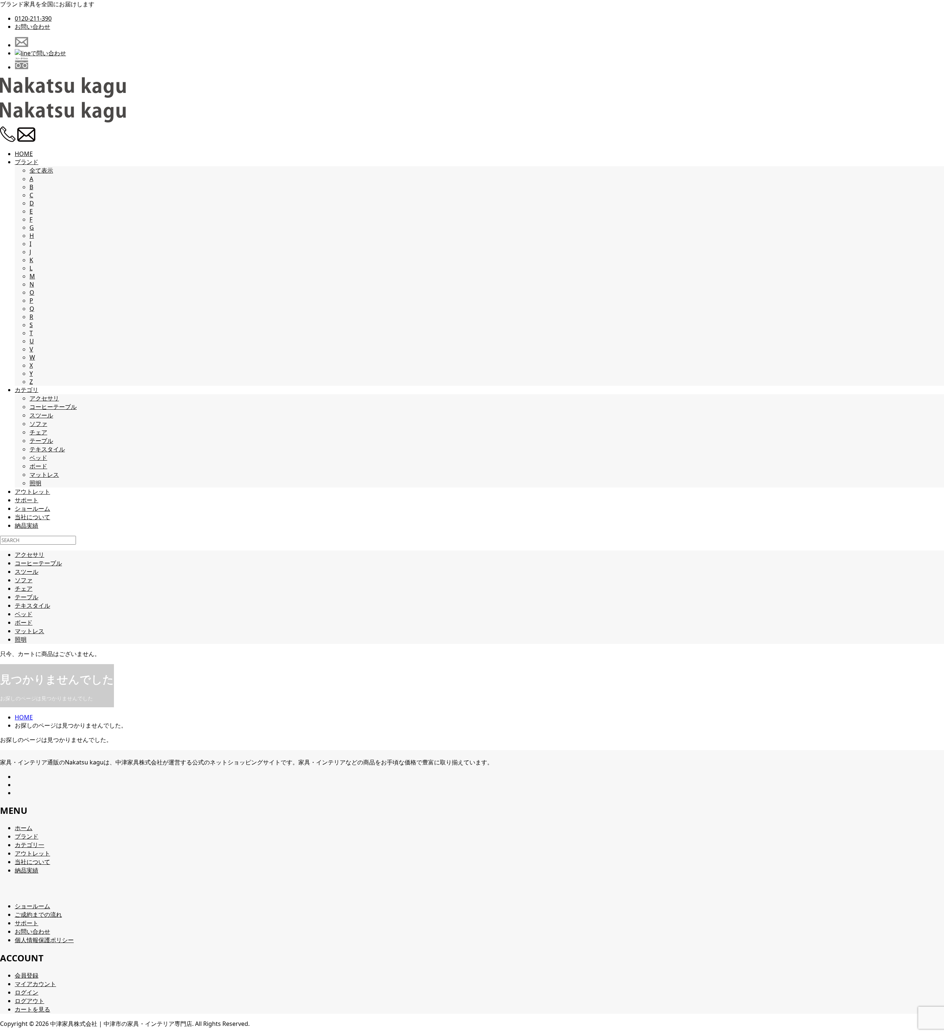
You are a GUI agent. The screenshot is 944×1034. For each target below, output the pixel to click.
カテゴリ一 (29, 845)
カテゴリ (26, 390)
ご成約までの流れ (38, 914)
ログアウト (29, 1001)
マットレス (44, 475)
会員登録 (26, 975)
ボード (38, 466)
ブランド (26, 162)
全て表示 (41, 170)
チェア (38, 432)
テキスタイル (47, 449)
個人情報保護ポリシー (44, 940)
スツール (41, 415)
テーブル (41, 441)
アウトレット (32, 491)
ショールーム (32, 508)
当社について (32, 517)
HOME (24, 154)
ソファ (38, 424)
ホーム (23, 828)
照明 (35, 483)
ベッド (38, 458)
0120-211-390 (33, 18)
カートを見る (32, 1009)
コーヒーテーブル (53, 407)
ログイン (26, 992)
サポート (26, 500)
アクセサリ (44, 398)
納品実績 (26, 525)
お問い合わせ (32, 26)
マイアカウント (35, 984)
